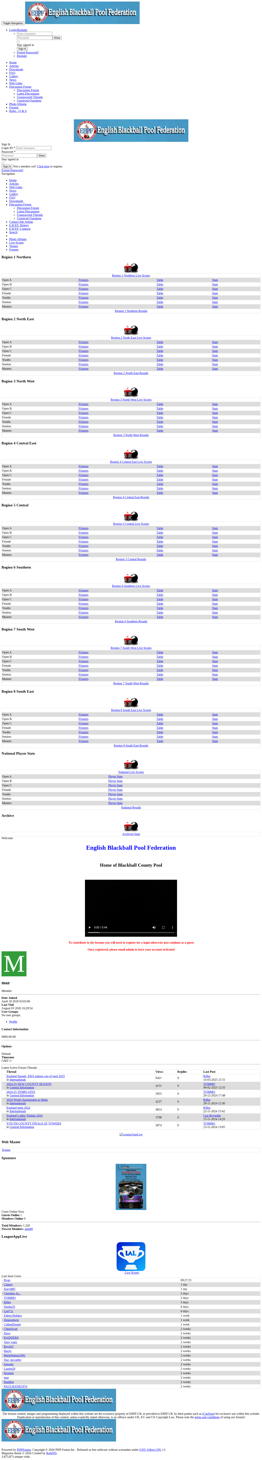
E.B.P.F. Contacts (19, 228)
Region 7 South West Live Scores (131, 648)
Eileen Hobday (13, 1315)
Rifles (206, 1076)
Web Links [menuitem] (15, 83)
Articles (14, 183)
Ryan (7, 1280)
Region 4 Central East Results (131, 497)
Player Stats (115, 776)
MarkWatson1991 (15, 1355)
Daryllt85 (9, 1289)
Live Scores (16, 242)
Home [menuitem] (13, 62)
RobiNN (51, 1453)
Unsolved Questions (29, 218)
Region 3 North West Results (131, 435)
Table (160, 280)
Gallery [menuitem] (13, 76)
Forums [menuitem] (13, 107)
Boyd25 (9, 1346)
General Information (22, 1087)
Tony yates (10, 1342)
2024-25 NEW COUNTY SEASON (29, 1084)
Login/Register (18, 30)
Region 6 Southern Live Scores (131, 586)
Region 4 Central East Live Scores (131, 461)
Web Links (15, 187)
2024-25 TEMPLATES (21, 1092)
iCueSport (208, 1413)
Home (13, 180)
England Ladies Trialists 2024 (25, 1115)
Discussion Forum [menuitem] (28, 90)
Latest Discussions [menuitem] (28, 93)
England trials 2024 (18, 1107)
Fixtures (83, 280)
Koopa (6, 1149)
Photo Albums (17, 239)
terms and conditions (207, 1417)
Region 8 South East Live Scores (131, 710)
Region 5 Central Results (131, 559)
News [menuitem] (12, 79)
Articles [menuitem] (14, 66)
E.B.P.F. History (19, 225)
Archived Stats (131, 834)
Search (13, 232)
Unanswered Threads (30, 215)
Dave (7, 1333)
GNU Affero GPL (150, 1449)
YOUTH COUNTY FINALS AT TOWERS (34, 1123)
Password (9, 151)
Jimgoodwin (11, 1320)
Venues (13, 246)
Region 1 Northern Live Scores (131, 275)
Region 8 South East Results (131, 745)
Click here (43, 166)
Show (57, 37)
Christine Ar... (12, 1293)
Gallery (13, 194)
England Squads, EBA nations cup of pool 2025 (36, 1076)
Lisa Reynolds (212, 1115)
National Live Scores (131, 772)
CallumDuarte (12, 1324)
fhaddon (9, 1382)
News (12, 190)
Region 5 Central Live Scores (131, 523)
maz (6, 1377)
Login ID (8, 148)
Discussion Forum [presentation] (20, 86)
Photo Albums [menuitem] (17, 104)
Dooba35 (9, 1306)
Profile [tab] (13, 1021)
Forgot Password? (28, 52)
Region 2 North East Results (131, 373)
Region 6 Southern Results (131, 621)
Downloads (16, 201)
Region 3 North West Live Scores (131, 399)
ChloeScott (10, 1328)
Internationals (18, 1079)
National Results (131, 807)
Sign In (22, 48)
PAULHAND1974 (15, 1386)
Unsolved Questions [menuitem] (29, 100)
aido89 (29, 1229)
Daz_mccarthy (12, 1359)
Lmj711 (8, 1311)
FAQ (12, 197)
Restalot (9, 1373)
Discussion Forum (20, 204)
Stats (215, 280)
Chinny (8, 1284)
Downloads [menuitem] (16, 69)
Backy (8, 1351)
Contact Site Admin (21, 221)
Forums (13, 249)
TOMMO (209, 1084)
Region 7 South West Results (131, 683)
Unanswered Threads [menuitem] (30, 97)
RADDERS (11, 1337)
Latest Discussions (28, 211)
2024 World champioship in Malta (27, 1099)
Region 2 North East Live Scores (131, 337)
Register (22, 56)
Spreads (8, 1364)
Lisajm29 (9, 1368)
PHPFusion (24, 1449)
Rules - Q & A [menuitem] (18, 111)
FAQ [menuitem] (12, 72)
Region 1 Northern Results (131, 311)
